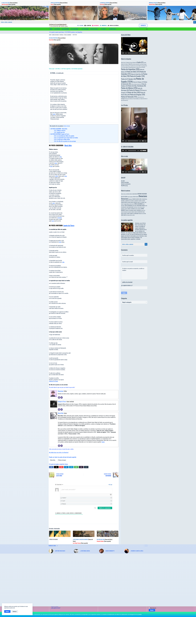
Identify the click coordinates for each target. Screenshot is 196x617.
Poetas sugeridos (67, 34)
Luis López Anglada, (125, 67)
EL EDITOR (103, 29)
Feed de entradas (125, 182)
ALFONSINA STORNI (129, 194)
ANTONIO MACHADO (142, 194)
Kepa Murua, (128, 65)
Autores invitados (55, 34)
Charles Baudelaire (130, 196)
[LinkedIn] (66, 467)
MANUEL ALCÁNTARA (131, 208)
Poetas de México (129, 88)
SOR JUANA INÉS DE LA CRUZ (130, 215)
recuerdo (60, 218)
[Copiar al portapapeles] (86, 467)
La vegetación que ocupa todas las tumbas (66, 138)
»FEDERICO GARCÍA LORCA (137, 551)
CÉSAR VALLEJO (135, 196)
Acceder (123, 181)
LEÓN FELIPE (136, 207)
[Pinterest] (61, 467)
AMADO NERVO (134, 194)
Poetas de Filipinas (138, 82)
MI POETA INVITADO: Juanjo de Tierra (59, 134)
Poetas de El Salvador (128, 79)
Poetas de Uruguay (137, 94)
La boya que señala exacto (62, 139)
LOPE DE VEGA (140, 207)
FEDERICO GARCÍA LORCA (137, 199)
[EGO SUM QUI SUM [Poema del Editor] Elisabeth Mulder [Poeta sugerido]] (107, 534)
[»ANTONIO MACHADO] (51, 551)
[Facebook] (51, 467)
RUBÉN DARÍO (123, 215)
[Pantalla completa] (145, 53)
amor (56, 163)
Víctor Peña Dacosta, (124, 100)
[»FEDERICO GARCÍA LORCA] (126, 551)
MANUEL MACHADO (138, 208)
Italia (130, 64)
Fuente (103, 442)
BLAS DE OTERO (124, 196)
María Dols (68, 145)
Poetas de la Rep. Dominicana (137, 86)
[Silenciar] (143, 53)
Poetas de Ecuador (137, 76)
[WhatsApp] (76, 467)
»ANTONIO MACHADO (60, 551)
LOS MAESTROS (65, 29)
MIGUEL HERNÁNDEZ (137, 210)
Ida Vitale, (126, 64)
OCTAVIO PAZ (140, 212)
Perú (143, 67)
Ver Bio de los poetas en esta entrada (65, 141)
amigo (56, 176)
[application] (134, 46)
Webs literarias (153, 608)
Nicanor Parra (143, 210)
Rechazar (15, 611)
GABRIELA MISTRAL (142, 200)
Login (111, 484)
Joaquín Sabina (126, 204)
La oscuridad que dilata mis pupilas (64, 136)
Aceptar (7, 611)
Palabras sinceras (59, 130)
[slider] (144, 150)
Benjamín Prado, (130, 62)
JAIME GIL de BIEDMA (140, 202)
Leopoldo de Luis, (134, 65)
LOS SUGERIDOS (74, 29)
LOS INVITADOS (85, 29)
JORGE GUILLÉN (131, 204)
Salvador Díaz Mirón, (143, 98)
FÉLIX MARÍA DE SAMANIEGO (134, 200)
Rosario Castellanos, (136, 98)
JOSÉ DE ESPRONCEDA (129, 205)
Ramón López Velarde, (129, 98)
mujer (54, 114)
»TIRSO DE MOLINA (53, 539)
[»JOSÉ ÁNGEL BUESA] (76, 551)
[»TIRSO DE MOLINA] (60, 534)
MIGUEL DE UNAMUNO (130, 210)
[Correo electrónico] (59, 397)
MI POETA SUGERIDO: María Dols (58, 129)
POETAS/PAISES (94, 29)
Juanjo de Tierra (68, 225)
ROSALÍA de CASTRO (142, 213)
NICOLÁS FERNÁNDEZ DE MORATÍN (126, 212)
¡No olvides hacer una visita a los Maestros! (58, 452)
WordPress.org (124, 185)
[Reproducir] (123, 53)
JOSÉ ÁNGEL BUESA (141, 205)
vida (61, 157)
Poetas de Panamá (135, 90)
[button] (134, 46)
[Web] (61, 397)
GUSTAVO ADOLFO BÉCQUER (132, 202)
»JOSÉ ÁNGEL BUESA (85, 551)
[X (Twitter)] (56, 467)
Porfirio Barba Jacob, (140, 97)
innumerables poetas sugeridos (128, 239)
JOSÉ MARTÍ (135, 205)
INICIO (51, 29)
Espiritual (61, 34)
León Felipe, (139, 65)
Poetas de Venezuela (129, 96)
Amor (50, 34)
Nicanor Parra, (139, 67)
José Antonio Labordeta (136, 64)
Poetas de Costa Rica (137, 74)
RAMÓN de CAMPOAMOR (134, 213)
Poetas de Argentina (130, 69)
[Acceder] (146, 29)
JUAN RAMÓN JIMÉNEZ (130, 207)
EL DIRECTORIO (112, 29)
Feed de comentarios (125, 184)
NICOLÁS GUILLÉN (134, 212)
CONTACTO (143, 25)
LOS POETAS (57, 29)
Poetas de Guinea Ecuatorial (136, 84)
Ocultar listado (66, 126)
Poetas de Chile (133, 71)
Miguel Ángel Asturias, (132, 67)
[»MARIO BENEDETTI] (101, 551)
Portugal (123, 98)
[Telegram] (71, 467)
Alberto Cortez (123, 194)
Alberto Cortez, (123, 62)
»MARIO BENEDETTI (109, 551)
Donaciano (60, 391)
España (140, 62)
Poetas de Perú (133, 92)
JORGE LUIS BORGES (138, 204)
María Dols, (52, 460)
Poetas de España (62, 460)
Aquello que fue (59, 132)
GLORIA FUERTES (124, 202)
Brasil (135, 62)
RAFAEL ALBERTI (127, 213)
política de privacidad (127, 282)
